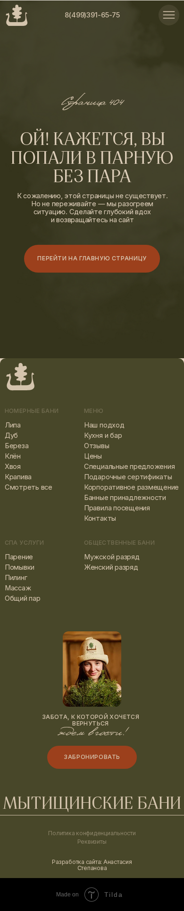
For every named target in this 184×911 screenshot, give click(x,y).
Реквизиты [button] (92, 841)
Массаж (18, 588)
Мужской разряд (112, 557)
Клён (13, 456)
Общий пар (23, 598)
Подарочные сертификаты (128, 477)
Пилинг (16, 577)
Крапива (18, 477)
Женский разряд (111, 567)
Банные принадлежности (125, 497)
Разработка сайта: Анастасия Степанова (92, 864)
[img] (169, 15)
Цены (93, 456)
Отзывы (96, 446)
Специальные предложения (129, 466)
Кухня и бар (103, 435)
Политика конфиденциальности (91, 833)
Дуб (11, 435)
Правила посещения (117, 508)
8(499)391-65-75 (92, 15)
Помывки (19, 567)
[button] (92, 757)
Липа (13, 425)
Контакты (100, 518)
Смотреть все (28, 487)
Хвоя (13, 466)
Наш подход (104, 425)
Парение (19, 557)
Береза (17, 446)
